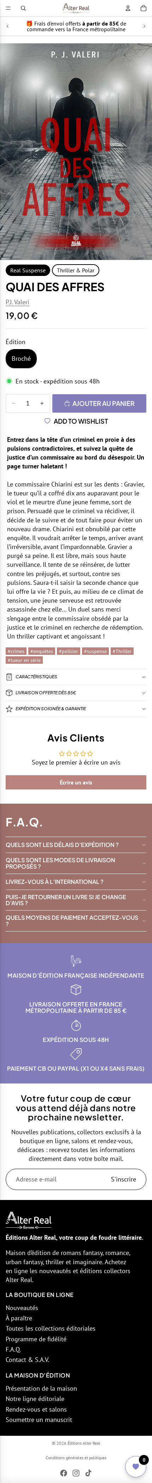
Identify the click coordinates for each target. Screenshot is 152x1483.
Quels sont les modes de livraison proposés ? (60, 863)
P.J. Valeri (17, 302)
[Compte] (128, 8)
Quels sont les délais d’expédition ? (62, 844)
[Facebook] (63, 1473)
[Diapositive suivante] (144, 26)
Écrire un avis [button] (76, 782)
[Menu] (8, 8)
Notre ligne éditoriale (35, 1399)
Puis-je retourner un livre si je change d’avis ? (66, 900)
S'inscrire (123, 1179)
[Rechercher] (23, 8)
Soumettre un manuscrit (39, 1420)
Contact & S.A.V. (27, 1360)
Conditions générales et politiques (76, 1457)
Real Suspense (28, 270)
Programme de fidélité (36, 1339)
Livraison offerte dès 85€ (46, 692)
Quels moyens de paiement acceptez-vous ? (72, 921)
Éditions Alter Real (84, 1443)
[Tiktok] (88, 1473)
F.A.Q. (13, 1349)
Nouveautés (22, 1308)
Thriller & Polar (75, 270)
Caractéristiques (36, 676)
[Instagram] (76, 1473)
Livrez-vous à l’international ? (55, 881)
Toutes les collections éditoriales (50, 1328)
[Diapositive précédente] (8, 26)
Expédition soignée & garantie (51, 708)
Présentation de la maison (41, 1388)
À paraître (19, 1318)
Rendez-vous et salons (36, 1409)
